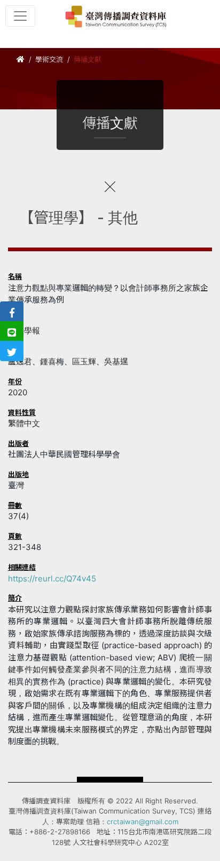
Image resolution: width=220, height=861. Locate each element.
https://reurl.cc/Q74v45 (52, 578)
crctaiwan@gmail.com (142, 821)
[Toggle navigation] (20, 16)
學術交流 (49, 59)
